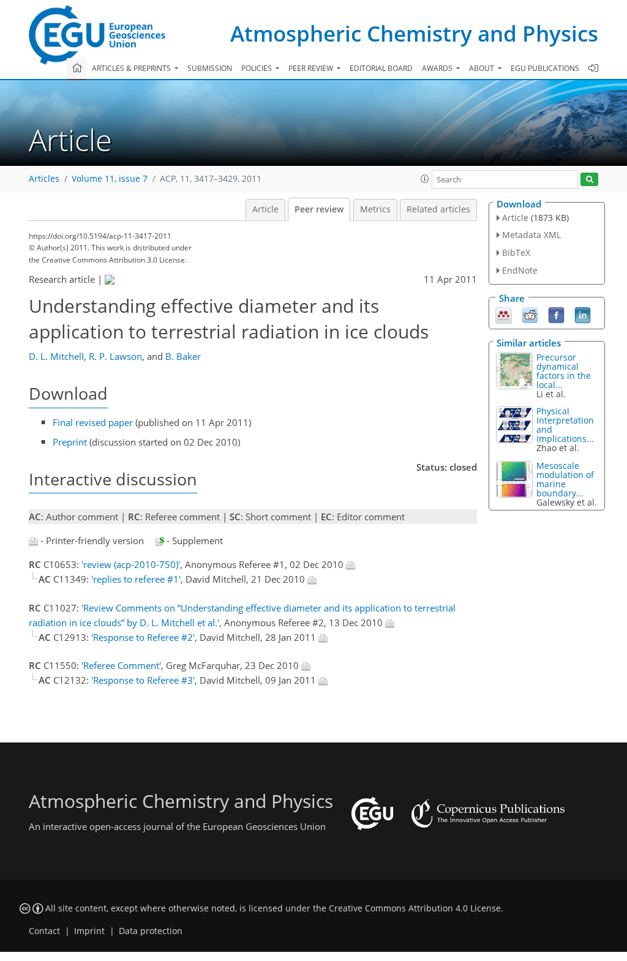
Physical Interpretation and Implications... (565, 424)
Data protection (150, 931)
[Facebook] (556, 314)
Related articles (438, 209)
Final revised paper (93, 422)
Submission (209, 68)
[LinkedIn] (582, 314)
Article (265, 209)
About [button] (482, 68)
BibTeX (516, 252)
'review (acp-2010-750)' (130, 564)
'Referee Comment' (121, 665)
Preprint (70, 442)
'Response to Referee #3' (143, 680)
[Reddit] (530, 314)
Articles (44, 178)
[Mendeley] (503, 314)
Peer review (319, 209)
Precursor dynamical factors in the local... (563, 371)
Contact (44, 931)
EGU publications (545, 68)
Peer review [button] (311, 68)
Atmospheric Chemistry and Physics (414, 33)
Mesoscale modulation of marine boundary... (565, 479)
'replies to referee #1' (136, 579)
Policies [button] (257, 68)
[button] (425, 178)
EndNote (520, 270)
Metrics (375, 209)
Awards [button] (438, 68)
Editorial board (381, 68)
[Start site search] (589, 180)
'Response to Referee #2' (143, 637)
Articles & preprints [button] (132, 68)
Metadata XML (531, 235)
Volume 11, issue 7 (110, 178)
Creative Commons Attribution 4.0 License (415, 908)
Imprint (89, 931)
